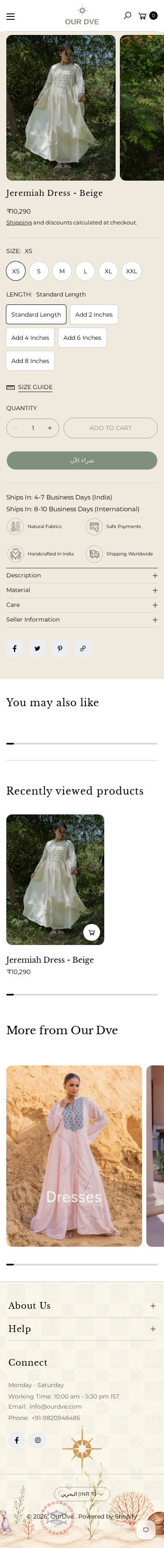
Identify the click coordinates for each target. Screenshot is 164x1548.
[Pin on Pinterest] (60, 648)
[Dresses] (74, 1156)
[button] (127, 15)
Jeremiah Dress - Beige (50, 960)
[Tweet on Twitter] (37, 648)
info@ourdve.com (55, 1406)
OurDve (62, 1516)
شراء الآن (82, 460)
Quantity (21, 408)
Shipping (19, 222)
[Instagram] (37, 1440)
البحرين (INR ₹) (78, 1494)
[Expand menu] (10, 16)
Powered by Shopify (107, 1516)
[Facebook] (16, 1440)
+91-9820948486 (56, 1418)
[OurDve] (82, 14)
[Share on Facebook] (14, 648)
